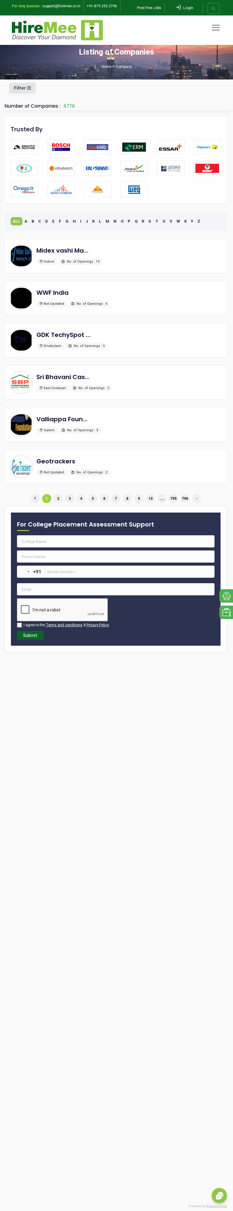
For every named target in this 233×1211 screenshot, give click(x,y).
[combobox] (24, 571)
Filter (20, 88)
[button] (219, 1195)
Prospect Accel (216, 1206)
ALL (16, 221)
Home (106, 67)
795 (173, 498)
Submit (30, 635)
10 (150, 498)
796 (185, 498)
